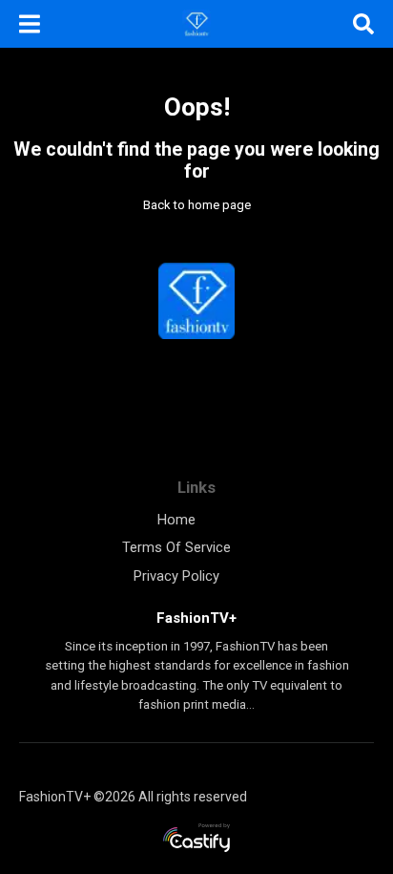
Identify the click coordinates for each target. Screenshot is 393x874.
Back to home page (197, 205)
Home (176, 519)
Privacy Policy (176, 576)
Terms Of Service (176, 547)
